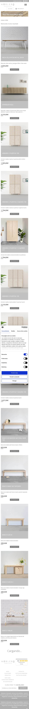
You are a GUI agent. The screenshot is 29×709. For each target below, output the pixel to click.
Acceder (10, 8)
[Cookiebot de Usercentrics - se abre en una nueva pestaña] (21, 327)
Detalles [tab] (13, 331)
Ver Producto (14, 69)
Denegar (15, 380)
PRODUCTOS (8, 675)
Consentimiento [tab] (5, 331)
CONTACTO (21, 671)
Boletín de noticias (17, 1)
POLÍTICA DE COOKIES (21, 675)
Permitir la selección (14, 376)
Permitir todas (14, 372)
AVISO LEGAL (8, 677)
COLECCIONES (7, 673)
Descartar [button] (14, 698)
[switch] (25, 359)
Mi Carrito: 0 (20, 8)
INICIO (7, 671)
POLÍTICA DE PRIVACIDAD (21, 673)
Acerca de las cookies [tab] (22, 331)
